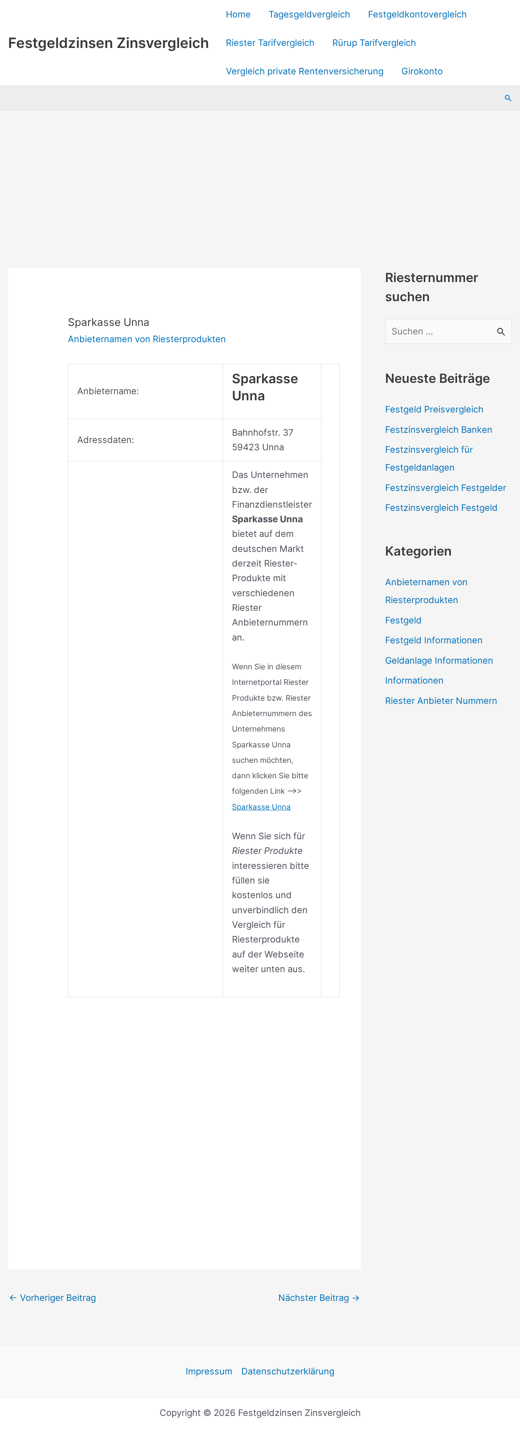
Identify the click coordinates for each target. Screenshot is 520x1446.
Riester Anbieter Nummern (441, 700)
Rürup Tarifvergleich (374, 42)
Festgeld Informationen (434, 640)
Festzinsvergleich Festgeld (441, 507)
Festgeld (403, 620)
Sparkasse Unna (261, 807)
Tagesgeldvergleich (309, 14)
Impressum (209, 1371)
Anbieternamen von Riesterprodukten (147, 339)
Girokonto (422, 71)
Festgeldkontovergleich (417, 14)
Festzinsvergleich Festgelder (445, 487)
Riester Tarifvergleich (270, 42)
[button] (508, 98)
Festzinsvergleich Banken (438, 429)
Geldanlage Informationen (439, 660)
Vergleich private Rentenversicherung (305, 71)
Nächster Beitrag (319, 1297)
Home (238, 14)
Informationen (414, 680)
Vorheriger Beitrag (52, 1297)
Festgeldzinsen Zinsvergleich (108, 42)
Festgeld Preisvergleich (434, 409)
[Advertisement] (260, 171)
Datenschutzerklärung (287, 1371)
